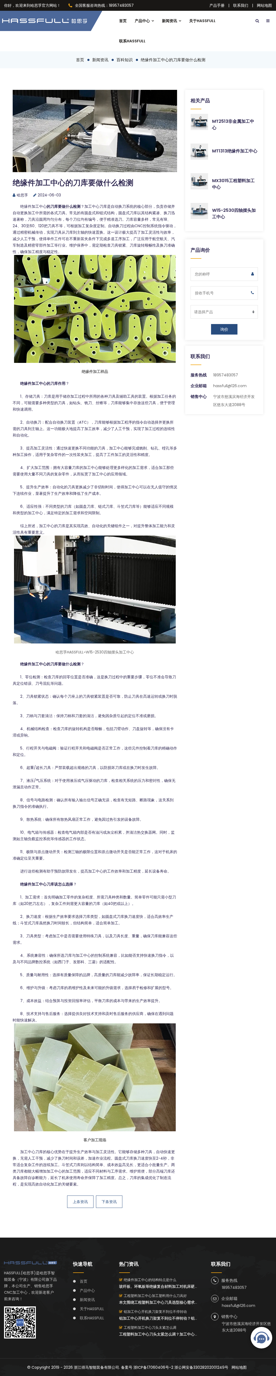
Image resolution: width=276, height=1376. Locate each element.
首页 (123, 20)
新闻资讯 (169, 20)
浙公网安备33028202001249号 (201, 1367)
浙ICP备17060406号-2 (153, 1367)
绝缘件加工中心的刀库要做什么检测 (173, 60)
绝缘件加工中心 (33, 206)
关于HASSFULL (202, 20)
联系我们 (240, 5)
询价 (224, 329)
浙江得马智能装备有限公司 (96, 1367)
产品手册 (217, 5)
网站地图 (264, 5)
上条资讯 (80, 1201)
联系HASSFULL (132, 41)
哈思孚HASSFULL (70, 652)
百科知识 (124, 60)
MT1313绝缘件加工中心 (234, 151)
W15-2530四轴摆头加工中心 (110, 652)
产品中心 (142, 20)
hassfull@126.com (230, 386)
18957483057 (225, 375)
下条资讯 (109, 1201)
